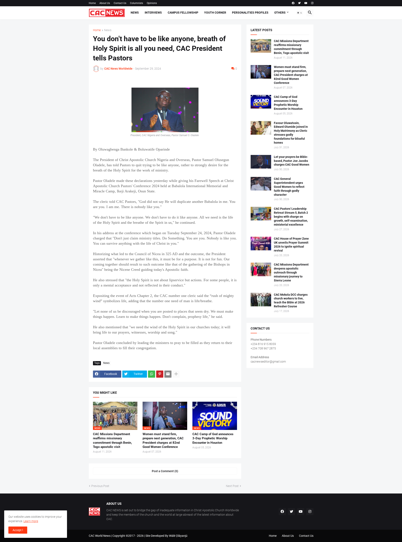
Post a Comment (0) (165, 471)
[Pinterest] (159, 374)
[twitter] (299, 3)
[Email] (167, 374)
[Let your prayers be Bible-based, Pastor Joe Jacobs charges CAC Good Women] (261, 162)
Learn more (30, 521)
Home (92, 3)
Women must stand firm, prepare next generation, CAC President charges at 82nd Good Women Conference (163, 440)
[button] (299, 13)
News (135, 12)
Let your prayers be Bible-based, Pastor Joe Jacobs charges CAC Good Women (291, 160)
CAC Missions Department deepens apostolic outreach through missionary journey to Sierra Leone (291, 272)
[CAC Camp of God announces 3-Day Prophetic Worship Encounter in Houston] (261, 102)
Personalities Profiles (250, 12)
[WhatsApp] (151, 374)
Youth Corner (215, 12)
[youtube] (305, 3)
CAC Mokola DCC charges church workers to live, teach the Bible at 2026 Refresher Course (291, 300)
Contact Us (120, 3)
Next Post (232, 486)
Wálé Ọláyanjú (178, 535)
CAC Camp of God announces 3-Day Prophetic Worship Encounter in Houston (212, 438)
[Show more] (176, 374)
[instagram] (312, 3)
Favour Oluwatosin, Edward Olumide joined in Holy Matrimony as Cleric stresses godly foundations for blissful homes (291, 132)
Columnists (136, 3)
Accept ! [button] (18, 530)
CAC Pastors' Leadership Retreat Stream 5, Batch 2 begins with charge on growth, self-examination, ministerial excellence (291, 216)
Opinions (152, 3)
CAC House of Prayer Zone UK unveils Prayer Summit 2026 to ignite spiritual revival (291, 244)
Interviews (153, 12)
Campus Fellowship (183, 12)
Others (280, 12)
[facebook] (293, 3)
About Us (104, 3)
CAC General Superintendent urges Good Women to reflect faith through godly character (289, 186)
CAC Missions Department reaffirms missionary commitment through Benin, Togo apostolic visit (112, 440)
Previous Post (100, 486)
